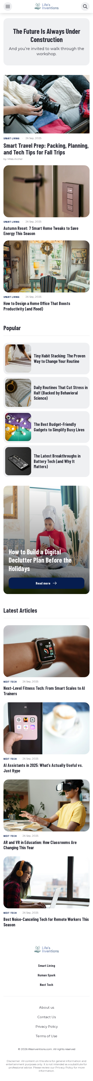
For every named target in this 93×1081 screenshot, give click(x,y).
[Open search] (85, 6)
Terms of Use (46, 1036)
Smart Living (46, 965)
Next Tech (46, 985)
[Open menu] (7, 6)
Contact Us (46, 1017)
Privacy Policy (46, 1026)
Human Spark (46, 975)
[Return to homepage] (46, 949)
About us (46, 1007)
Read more (43, 583)
